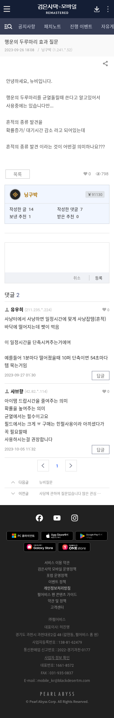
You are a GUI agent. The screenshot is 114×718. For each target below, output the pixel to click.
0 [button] (89, 174)
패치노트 (52, 26)
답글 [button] (101, 375)
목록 (17, 174)
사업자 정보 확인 (57, 657)
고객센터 (57, 607)
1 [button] (57, 466)
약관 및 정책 (57, 601)
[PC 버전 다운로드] (97, 9)
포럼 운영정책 (57, 575)
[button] (43, 465)
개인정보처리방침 (57, 588)
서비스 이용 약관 (57, 562)
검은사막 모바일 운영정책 (57, 569)
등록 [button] (98, 278)
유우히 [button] (17, 309)
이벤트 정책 (57, 582)
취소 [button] (77, 278)
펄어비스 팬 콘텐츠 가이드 (57, 594)
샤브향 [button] (17, 391)
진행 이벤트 (81, 26)
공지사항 (26, 26)
